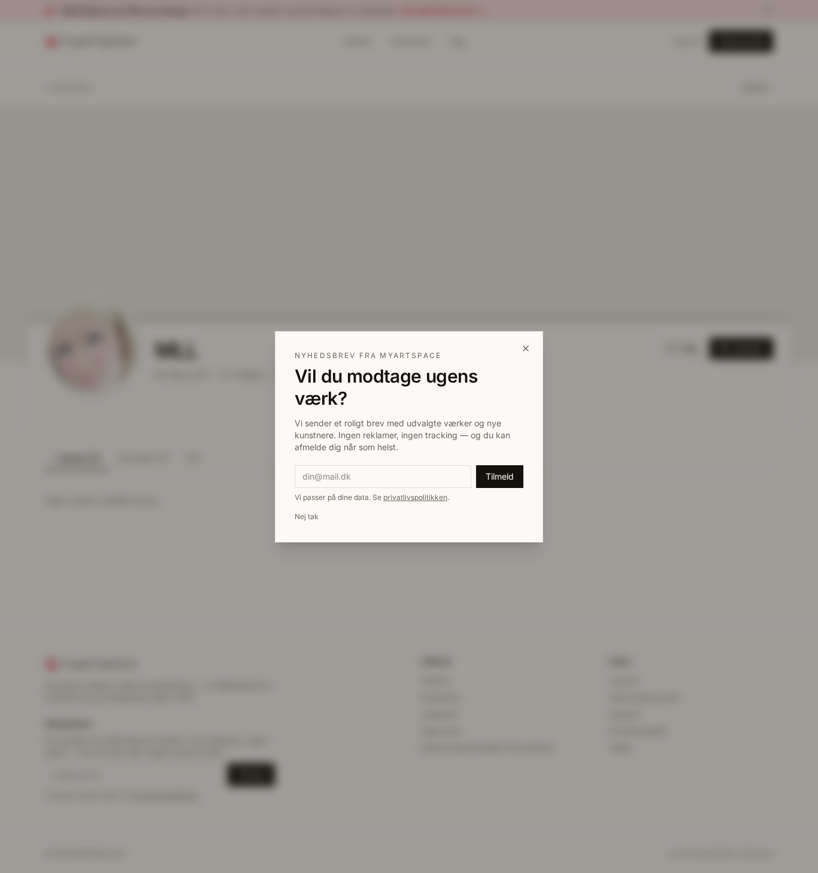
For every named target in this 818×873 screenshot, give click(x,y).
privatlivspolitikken (415, 497)
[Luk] (525, 348)
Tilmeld (500, 476)
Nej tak (307, 516)
